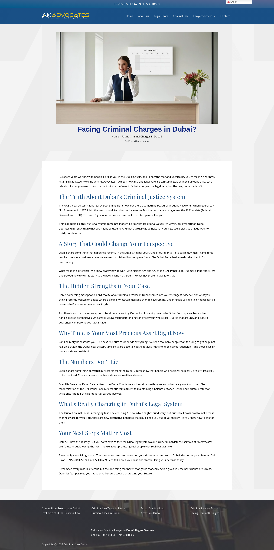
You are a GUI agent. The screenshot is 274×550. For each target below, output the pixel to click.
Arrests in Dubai (150, 513)
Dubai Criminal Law (152, 508)
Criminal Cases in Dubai (105, 513)
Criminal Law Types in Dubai (108, 508)
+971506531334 (125, 4)
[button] (213, 16)
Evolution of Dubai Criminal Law (61, 513)
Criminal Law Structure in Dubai (61, 508)
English (233, 2)
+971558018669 (148, 4)
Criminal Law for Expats (205, 508)
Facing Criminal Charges (205, 513)
